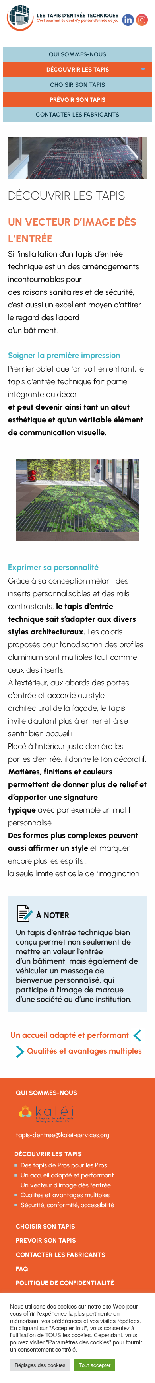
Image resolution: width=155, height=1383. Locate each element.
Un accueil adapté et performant (69, 1035)
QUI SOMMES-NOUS (46, 1093)
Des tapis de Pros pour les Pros (64, 1165)
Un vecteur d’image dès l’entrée (66, 1185)
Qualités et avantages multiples (84, 1051)
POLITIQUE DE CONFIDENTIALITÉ (65, 1283)
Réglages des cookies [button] (40, 1365)
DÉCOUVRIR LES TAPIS (48, 1154)
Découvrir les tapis (77, 69)
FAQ (22, 1269)
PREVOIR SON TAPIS (46, 1240)
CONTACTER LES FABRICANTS (60, 1255)
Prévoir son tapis (77, 99)
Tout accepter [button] (94, 1365)
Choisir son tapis (77, 84)
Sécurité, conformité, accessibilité (67, 1205)
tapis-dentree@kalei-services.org (63, 1135)
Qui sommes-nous (77, 54)
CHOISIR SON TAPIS (45, 1226)
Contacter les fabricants (77, 114)
